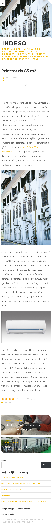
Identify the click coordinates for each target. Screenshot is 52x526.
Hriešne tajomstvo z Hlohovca (11, 489)
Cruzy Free (7, 522)
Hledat (3, 461)
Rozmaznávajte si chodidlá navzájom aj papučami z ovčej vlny (23, 501)
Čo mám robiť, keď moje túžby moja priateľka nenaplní (20, 483)
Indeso (14, 43)
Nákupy (8, 402)
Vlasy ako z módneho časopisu (12, 477)
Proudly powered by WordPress (19, 519)
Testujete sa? (6, 495)
